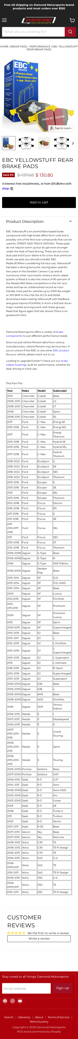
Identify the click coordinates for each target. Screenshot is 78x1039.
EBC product (60, 350)
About (39, 1017)
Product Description (25, 221)
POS (20, 1031)
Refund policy (39, 1021)
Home (4, 46)
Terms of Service (58, 1017)
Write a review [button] (39, 938)
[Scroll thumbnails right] (72, 143)
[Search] (70, 32)
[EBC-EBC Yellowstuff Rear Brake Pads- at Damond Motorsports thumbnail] (8, 143)
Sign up (62, 988)
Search (9, 1017)
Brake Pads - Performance (30, 46)
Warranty (24, 1017)
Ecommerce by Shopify (45, 1031)
